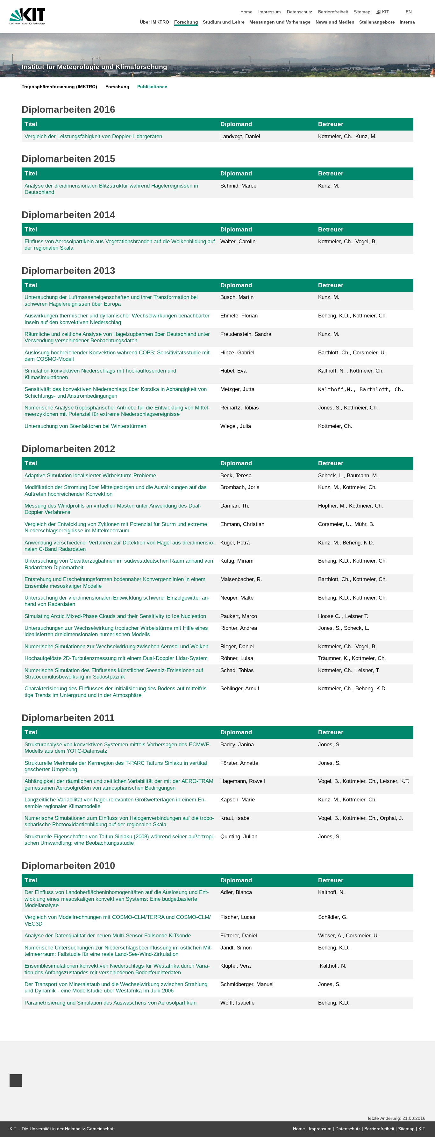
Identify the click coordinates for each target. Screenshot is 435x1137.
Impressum (269, 12)
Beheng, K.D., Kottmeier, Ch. (352, 561)
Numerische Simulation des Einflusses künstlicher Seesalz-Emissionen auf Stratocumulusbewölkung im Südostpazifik (114, 673)
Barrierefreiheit (333, 12)
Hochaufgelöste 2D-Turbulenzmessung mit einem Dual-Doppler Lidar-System (116, 658)
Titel (31, 124)
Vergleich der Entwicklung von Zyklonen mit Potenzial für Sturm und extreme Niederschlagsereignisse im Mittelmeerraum (116, 527)
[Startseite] (423, 22)
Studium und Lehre (224, 22)
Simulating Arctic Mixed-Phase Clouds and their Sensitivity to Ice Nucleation (115, 616)
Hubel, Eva (233, 371)
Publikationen (152, 86)
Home (246, 12)
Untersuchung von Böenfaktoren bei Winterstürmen (85, 426)
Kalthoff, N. (331, 892)
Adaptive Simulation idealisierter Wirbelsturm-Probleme (90, 476)
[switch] (423, 12)
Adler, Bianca (236, 892)
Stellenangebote (377, 22)
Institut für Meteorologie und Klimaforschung (94, 67)
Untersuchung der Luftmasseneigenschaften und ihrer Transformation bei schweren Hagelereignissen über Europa (111, 300)
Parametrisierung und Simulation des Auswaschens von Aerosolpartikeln (110, 1003)
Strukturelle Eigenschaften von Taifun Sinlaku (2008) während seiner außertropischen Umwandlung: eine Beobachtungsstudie (120, 840)
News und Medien (335, 22)
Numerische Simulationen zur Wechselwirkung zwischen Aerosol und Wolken (116, 646)
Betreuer (330, 124)
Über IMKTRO (154, 22)
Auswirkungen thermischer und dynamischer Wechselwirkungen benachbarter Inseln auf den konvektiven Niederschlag (117, 319)
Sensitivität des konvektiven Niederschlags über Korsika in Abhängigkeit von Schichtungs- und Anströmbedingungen (116, 392)
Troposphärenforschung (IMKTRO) (59, 86)
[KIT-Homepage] (28, 16)
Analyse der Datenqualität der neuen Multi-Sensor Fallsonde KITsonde (108, 936)
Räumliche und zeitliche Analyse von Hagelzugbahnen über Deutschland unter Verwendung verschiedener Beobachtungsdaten (117, 337)
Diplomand (236, 124)
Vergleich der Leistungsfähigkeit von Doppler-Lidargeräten (93, 136)
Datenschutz (299, 12)
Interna (407, 22)
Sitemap (362, 12)
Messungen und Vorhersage (279, 22)
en (409, 12)
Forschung (186, 22)
